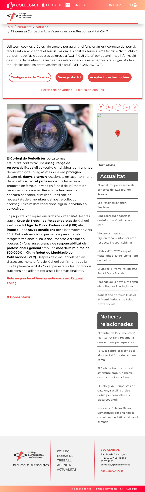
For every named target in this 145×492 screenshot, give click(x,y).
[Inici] (21, 16)
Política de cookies (90, 90)
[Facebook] (118, 107)
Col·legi (63, 451)
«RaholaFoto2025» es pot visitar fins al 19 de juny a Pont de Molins (117, 255)
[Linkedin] (109, 107)
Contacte (54, 5)
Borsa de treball (65, 458)
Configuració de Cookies (30, 77)
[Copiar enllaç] (135, 107)
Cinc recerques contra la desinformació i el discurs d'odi (114, 220)
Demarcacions (112, 471)
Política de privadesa (56, 90)
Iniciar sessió (121, 5)
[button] (118, 134)
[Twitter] (101, 107)
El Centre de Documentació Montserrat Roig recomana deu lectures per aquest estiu (117, 337)
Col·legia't (27, 5)
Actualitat (24, 27)
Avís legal (131, 488)
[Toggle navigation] (133, 16)
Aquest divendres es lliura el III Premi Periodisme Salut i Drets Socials (116, 299)
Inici (10, 27)
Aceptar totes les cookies (110, 77)
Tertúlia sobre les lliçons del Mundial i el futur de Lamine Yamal (116, 355)
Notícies (42, 27)
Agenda (64, 465)
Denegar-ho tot (69, 77)
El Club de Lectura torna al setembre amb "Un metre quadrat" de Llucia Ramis (115, 373)
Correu (78, 5)
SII (121, 488)
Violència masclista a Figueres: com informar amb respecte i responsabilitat (116, 238)
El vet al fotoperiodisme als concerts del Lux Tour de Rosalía (115, 189)
